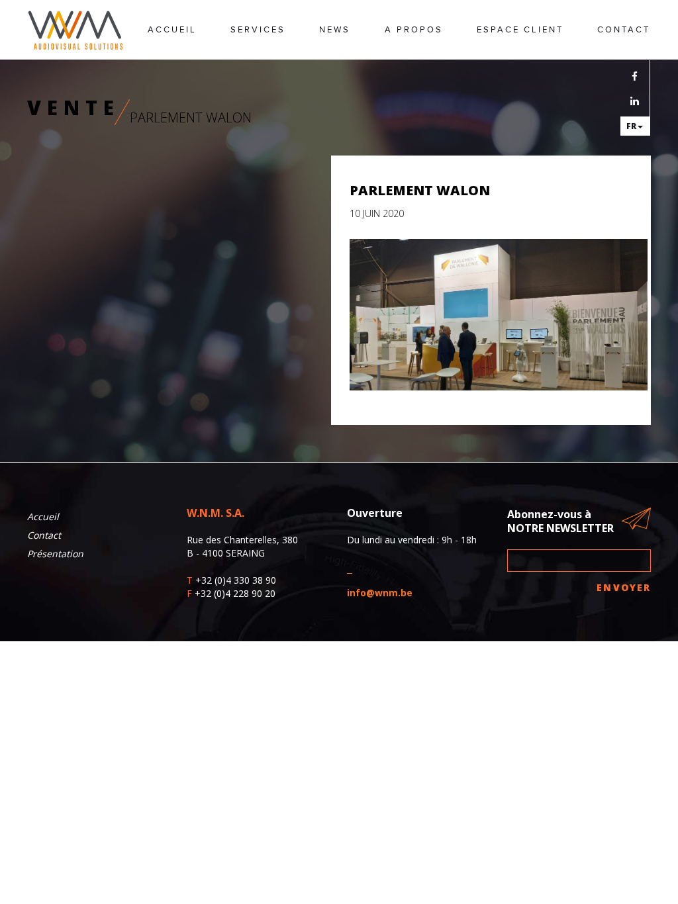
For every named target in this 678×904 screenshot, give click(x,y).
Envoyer (624, 587)
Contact (623, 29)
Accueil (172, 29)
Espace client (520, 29)
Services (257, 29)
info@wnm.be (379, 592)
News (334, 29)
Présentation (55, 553)
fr (631, 126)
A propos (414, 29)
